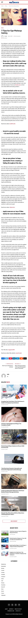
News (2, 589)
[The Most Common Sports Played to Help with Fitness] (4, 533)
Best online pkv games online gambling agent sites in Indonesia (20, 367)
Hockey (2, 582)
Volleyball (3, 595)
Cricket (2, 570)
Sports (2, 591)
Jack (6, 36)
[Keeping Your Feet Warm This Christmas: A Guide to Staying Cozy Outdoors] (14, 392)
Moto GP (3, 587)
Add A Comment (14, 521)
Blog (2, 27)
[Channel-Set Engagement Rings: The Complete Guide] (14, 414)
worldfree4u (12, 123)
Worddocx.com (10, 610)
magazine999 (11, 349)
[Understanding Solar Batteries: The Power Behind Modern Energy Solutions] (14, 481)
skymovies (12, 207)
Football (3, 574)
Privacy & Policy (18, 608)
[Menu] (2, 2)
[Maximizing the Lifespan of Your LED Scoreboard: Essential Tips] (4, 540)
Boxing (2, 568)
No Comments (17, 36)
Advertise (11, 608)
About (6, 608)
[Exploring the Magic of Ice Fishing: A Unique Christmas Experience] (4, 546)
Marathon (3, 584)
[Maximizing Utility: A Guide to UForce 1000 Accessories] (14, 436)
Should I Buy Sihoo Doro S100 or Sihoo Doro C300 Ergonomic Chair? (12, 513)
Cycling (2, 572)
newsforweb (19, 353)
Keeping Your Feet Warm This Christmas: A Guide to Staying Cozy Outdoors (12, 402)
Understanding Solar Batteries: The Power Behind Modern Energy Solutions (12, 491)
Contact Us (17, 610)
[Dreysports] (14, 2)
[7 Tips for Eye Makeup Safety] (14, 17)
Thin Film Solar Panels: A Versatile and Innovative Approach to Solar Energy (11, 469)
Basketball (3, 566)
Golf (2, 580)
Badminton (3, 564)
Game (2, 578)
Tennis (2, 593)
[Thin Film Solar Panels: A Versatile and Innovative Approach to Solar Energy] (14, 459)
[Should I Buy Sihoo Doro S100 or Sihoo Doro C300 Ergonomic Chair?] (14, 503)
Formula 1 (3, 576)
